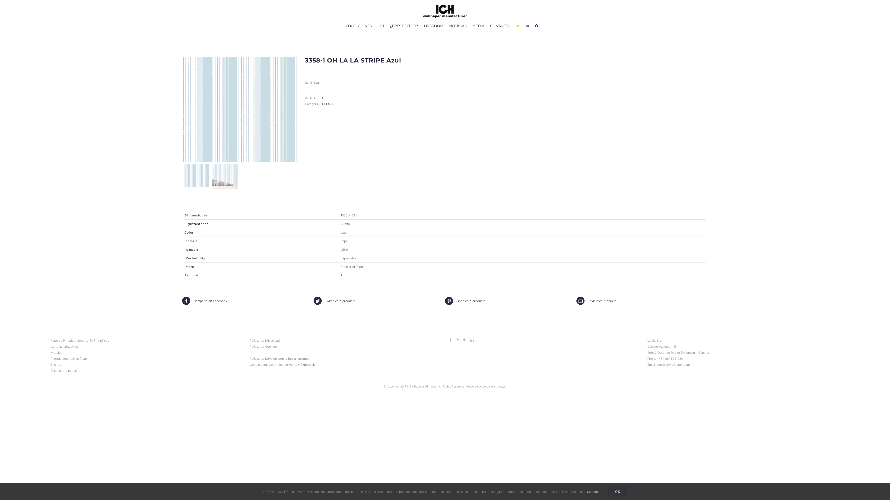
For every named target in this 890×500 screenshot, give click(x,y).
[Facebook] (450, 340)
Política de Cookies (263, 346)
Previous (186, 109)
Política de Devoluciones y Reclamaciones (279, 358)
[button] (536, 25)
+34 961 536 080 (670, 358)
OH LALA (327, 104)
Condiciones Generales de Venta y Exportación (284, 364)
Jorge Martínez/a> (495, 386)
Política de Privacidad (265, 340)
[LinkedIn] (472, 340)
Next (294, 109)
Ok (617, 491)
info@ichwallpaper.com (673, 364)
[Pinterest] (465, 340)
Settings (593, 492)
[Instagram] (457, 340)
